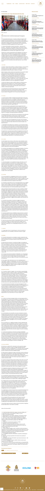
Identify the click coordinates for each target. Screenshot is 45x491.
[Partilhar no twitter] (9, 453)
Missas (16, 3)
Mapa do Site (21, 489)
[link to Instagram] (17, 487)
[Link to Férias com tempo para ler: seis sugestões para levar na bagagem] (38, 41)
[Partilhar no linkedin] (12, 453)
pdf (2, 450)
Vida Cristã (28, 3)
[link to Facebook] (15, 487)
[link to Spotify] (29, 488)
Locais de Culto (22, 3)
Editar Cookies (34, 489)
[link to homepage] (40, 4)
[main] (22, 228)
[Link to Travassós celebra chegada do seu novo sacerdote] (38, 16)
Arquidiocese (9, 3)
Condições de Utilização (27, 489)
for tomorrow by (40, 489)
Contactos (33, 3)
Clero (13, 3)
